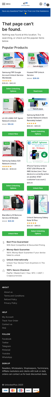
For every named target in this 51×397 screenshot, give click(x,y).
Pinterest (6, 350)
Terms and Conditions (14, 295)
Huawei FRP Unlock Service (35, 73)
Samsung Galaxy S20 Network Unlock (11, 162)
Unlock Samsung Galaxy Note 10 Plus (37, 218)
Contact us (7, 324)
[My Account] (40, 4)
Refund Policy (10, 299)
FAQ (4, 328)
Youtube (6, 353)
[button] (45, 4)
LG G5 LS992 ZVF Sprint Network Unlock (12, 119)
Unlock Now (13, 134)
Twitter (5, 342)
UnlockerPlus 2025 (14, 384)
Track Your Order (10, 320)
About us (8, 292)
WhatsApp (7, 357)
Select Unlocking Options (13, 89)
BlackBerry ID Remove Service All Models (12, 216)
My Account (7, 317)
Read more (38, 91)
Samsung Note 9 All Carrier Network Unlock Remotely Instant (37, 118)
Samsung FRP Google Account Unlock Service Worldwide (12, 75)
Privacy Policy (10, 303)
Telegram (6, 346)
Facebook (6, 339)
